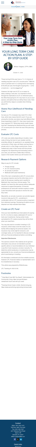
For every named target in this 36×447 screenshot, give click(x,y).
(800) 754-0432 (21, 427)
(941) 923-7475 (20, 425)
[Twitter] (18, 439)
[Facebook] (15, 439)
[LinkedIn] (21, 439)
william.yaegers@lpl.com (18, 436)
